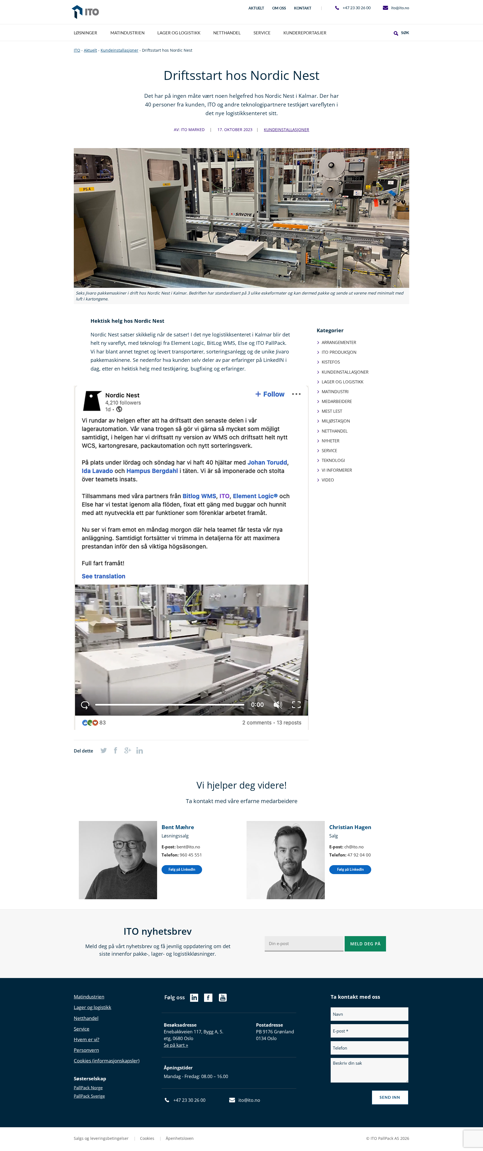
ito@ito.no (400, 7)
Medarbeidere (337, 401)
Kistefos (331, 362)
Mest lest (332, 411)
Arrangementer (339, 342)
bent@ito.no (188, 846)
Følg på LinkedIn (182, 869)
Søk (405, 32)
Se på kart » (176, 1045)
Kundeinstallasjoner (286, 129)
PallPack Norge (88, 1087)
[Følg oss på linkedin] (194, 999)
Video (328, 480)
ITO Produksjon (339, 352)
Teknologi (333, 460)
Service (329, 450)
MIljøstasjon (336, 421)
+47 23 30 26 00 (357, 7)
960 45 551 (191, 855)
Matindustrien (89, 996)
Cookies (147, 1138)
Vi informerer (337, 470)
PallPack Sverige (89, 1096)
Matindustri (335, 391)
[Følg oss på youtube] (223, 1000)
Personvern (86, 1050)
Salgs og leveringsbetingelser (102, 1138)
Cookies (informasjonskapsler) (106, 1060)
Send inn (390, 1097)
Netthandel (335, 431)
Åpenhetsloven (180, 1138)
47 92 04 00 (359, 855)
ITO (85, 12)
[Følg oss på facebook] (208, 1000)
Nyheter (330, 440)
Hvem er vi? (86, 1039)
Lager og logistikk (342, 382)
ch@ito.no (354, 846)
